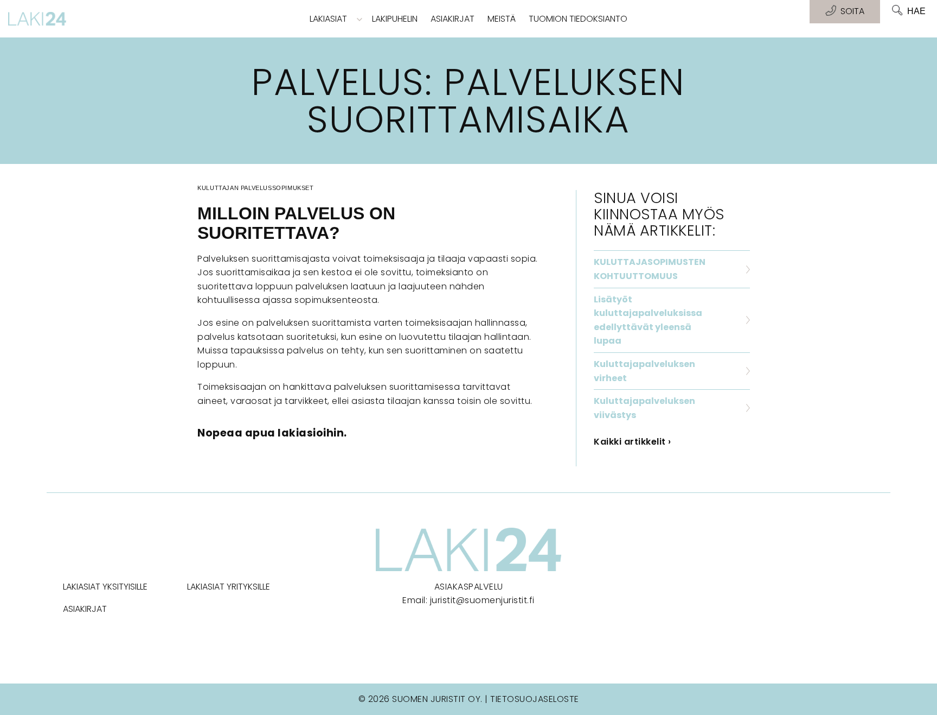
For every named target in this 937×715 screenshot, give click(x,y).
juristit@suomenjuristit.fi (482, 600)
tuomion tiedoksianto (578, 18)
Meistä (501, 18)
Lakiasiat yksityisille (105, 586)
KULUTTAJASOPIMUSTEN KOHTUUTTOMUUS (649, 269)
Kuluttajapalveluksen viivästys (644, 408)
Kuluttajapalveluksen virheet (644, 371)
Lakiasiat (328, 18)
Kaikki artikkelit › (632, 441)
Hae (916, 11)
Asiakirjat (452, 18)
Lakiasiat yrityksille (228, 586)
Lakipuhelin (395, 18)
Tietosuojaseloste (534, 699)
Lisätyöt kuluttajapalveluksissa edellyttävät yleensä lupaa (648, 320)
